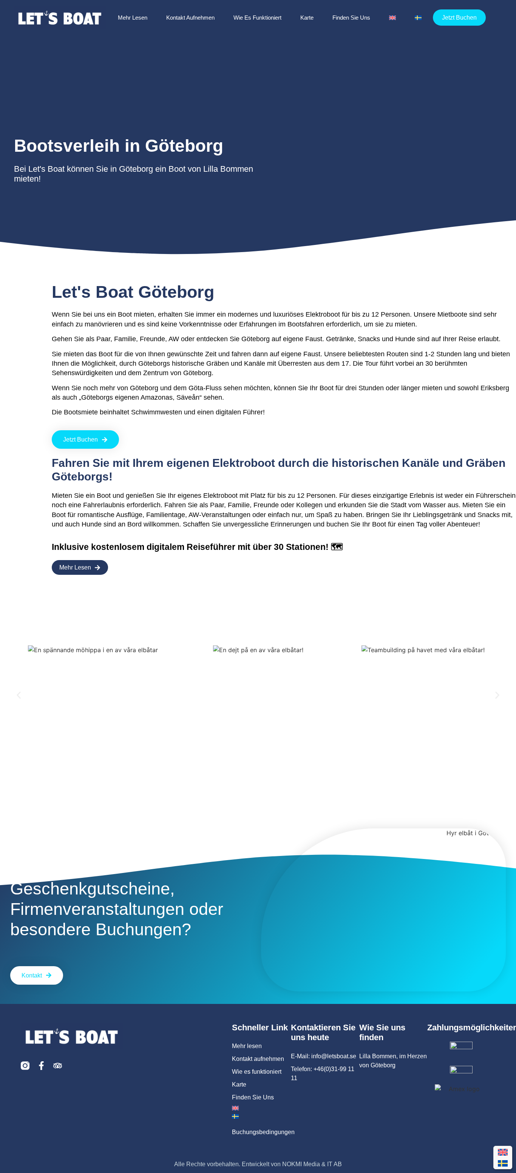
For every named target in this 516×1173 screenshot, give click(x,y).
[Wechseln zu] (392, 17)
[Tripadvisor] (57, 1065)
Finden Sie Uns (351, 17)
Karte (307, 17)
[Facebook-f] (41, 1065)
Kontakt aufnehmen (190, 17)
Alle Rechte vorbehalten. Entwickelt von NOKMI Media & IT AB (258, 1164)
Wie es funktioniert (257, 17)
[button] (18, 695)
